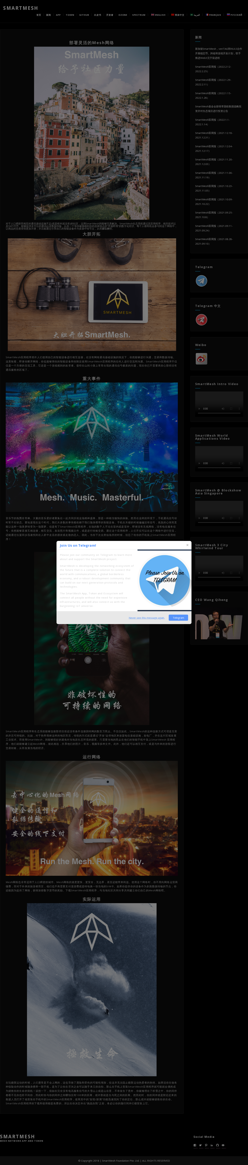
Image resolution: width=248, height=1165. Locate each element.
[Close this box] (187, 545)
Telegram (178, 617)
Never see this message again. (147, 617)
